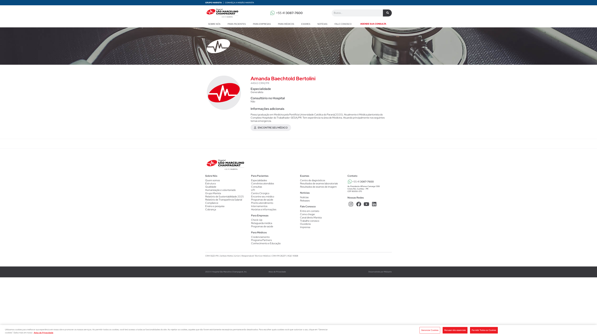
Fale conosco (343, 24)
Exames (305, 24)
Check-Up (256, 220)
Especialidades (259, 180)
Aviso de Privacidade (277, 272)
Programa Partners (261, 240)
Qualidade (210, 186)
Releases (305, 200)
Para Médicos (286, 24)
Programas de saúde (262, 199)
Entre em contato (309, 211)
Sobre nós (214, 24)
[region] (298, 330)
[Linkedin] (374, 204)
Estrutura (210, 183)
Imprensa (305, 227)
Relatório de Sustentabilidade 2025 (224, 196)
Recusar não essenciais (455, 330)
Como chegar (307, 214)
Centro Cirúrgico (260, 193)
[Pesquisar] (387, 12)
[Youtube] (366, 204)
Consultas (256, 186)
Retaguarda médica (261, 223)
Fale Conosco (308, 206)
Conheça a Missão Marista (239, 2)
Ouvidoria (305, 224)
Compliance (211, 203)
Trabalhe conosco (309, 220)
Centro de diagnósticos (312, 180)
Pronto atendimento (262, 203)
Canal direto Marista (311, 217)
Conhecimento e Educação (266, 243)
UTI (253, 190)
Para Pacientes (237, 24)
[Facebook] (358, 204)
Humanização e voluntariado (220, 190)
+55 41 (289, 13)
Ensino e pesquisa (214, 206)
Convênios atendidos (262, 183)
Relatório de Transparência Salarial (223, 199)
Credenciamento (260, 237)
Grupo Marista (213, 2)
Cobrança (210, 209)
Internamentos (259, 206)
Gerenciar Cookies (429, 330)
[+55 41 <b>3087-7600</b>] (349, 181)
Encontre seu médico (262, 196)
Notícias (322, 24)
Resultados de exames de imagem (318, 186)
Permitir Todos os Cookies (484, 330)
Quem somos (212, 180)
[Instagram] (350, 204)
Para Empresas (262, 24)
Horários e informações (263, 209)
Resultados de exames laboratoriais (319, 183)
